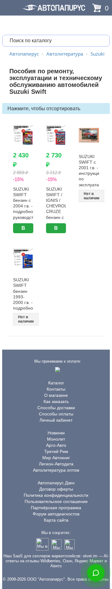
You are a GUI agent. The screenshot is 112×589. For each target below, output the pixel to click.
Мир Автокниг (56, 457)
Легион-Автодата (56, 463)
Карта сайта (56, 520)
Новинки (56, 432)
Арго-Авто (56, 445)
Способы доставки (56, 407)
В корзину (23, 229)
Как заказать (56, 401)
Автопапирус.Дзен (56, 482)
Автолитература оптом (56, 470)
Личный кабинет (56, 420)
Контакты (56, 389)
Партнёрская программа (56, 507)
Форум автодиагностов (56, 513)
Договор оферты (56, 489)
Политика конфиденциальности (56, 495)
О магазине (56, 395)
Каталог (56, 382)
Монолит (56, 439)
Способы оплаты (56, 413)
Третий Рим (56, 451)
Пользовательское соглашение (56, 501)
